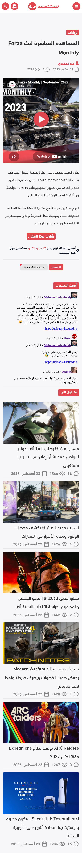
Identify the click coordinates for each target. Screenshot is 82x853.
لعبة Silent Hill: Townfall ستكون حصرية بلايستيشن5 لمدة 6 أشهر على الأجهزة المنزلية (42, 827)
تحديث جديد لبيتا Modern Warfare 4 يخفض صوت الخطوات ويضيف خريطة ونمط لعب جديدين (42, 677)
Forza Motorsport (34, 266)
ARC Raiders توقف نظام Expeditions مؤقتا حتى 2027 (44, 751)
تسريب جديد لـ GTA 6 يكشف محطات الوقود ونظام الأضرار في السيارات (46, 531)
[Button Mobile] (76, 6)
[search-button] (5, 6)
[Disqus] (41, 338)
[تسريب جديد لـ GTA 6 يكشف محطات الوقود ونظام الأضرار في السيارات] (41, 502)
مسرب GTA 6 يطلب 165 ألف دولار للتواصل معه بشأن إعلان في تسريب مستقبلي (48, 456)
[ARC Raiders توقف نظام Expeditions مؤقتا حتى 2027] (41, 722)
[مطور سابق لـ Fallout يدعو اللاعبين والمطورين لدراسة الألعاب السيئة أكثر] (41, 572)
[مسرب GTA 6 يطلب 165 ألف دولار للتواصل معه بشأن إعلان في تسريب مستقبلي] (41, 423)
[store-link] (13, 6)
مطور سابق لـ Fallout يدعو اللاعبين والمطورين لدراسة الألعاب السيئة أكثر (47, 601)
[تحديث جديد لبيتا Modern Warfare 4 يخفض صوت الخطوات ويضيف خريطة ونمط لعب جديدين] (41, 643)
